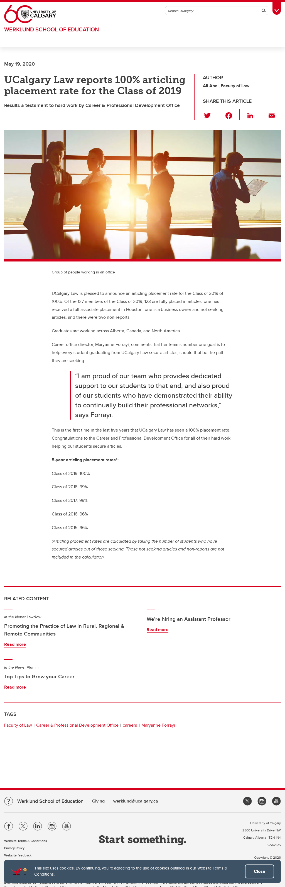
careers (130, 725)
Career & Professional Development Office (77, 725)
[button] (210, 114)
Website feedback (17, 855)
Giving (98, 801)
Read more (15, 644)
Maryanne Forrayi (158, 725)
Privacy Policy (14, 848)
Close (259, 871)
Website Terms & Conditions (25, 840)
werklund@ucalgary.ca (135, 801)
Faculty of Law (18, 725)
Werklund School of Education (51, 29)
